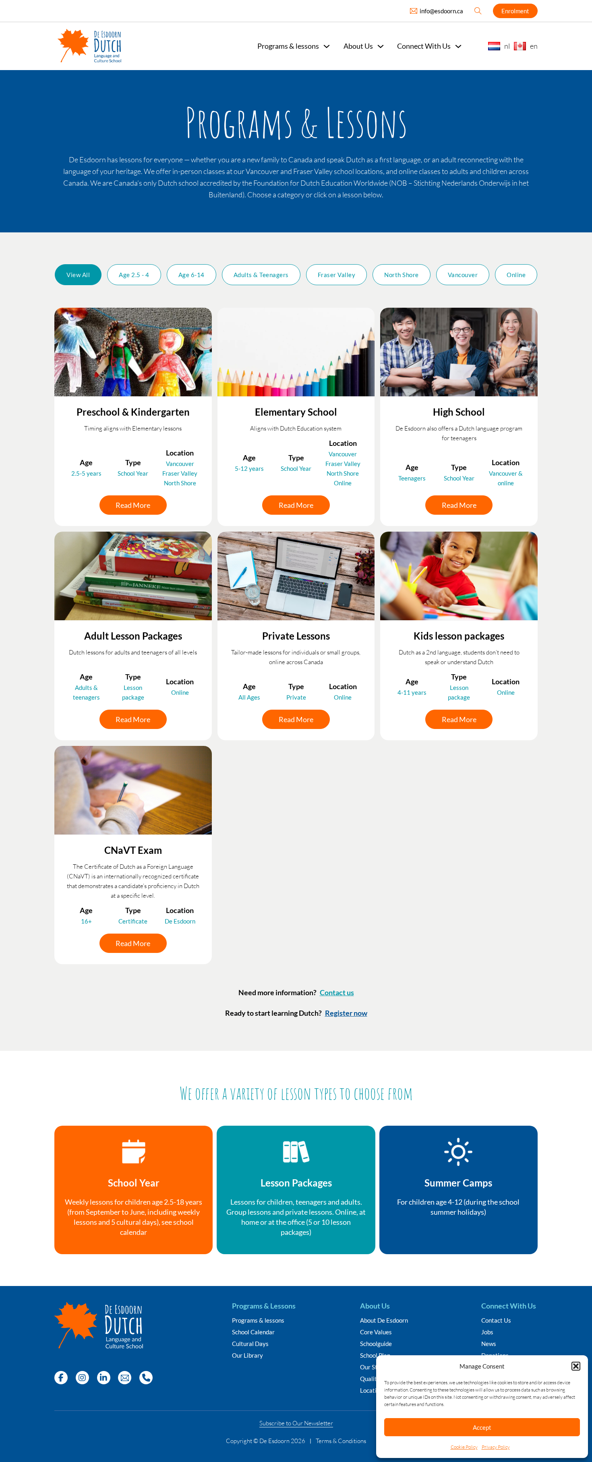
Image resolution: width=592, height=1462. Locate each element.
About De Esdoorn (384, 1320)
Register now (346, 1012)
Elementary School (296, 412)
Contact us (337, 992)
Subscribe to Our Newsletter (296, 1423)
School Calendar (253, 1332)
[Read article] (133, 351)
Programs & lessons (258, 1320)
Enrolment (515, 10)
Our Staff (372, 1367)
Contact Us (496, 1320)
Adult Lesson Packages (133, 636)
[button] (576, 1366)
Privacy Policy (496, 1447)
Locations (373, 1390)
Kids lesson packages (459, 636)
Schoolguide (376, 1344)
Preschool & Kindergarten (133, 412)
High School (459, 412)
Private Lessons (296, 636)
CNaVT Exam (133, 850)
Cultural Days (250, 1344)
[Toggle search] (478, 11)
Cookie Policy (464, 1447)
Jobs (487, 1332)
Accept (482, 1427)
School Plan (375, 1355)
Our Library (247, 1355)
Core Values (376, 1332)
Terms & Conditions (341, 1441)
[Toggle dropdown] (326, 46)
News (488, 1344)
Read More (133, 505)
